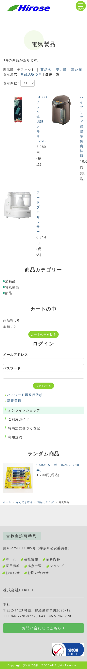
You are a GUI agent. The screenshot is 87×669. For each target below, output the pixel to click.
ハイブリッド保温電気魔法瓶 (82, 126)
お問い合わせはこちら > (43, 627)
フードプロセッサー (38, 212)
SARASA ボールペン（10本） (57, 467)
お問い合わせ (38, 572)
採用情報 (13, 565)
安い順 (61, 69)
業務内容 (53, 559)
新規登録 (14, 400)
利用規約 (15, 437)
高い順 (76, 69)
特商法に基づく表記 (24, 428)
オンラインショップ (24, 410)
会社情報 (31, 559)
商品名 (45, 69)
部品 (8, 293)
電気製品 (12, 287)
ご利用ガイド (19, 419)
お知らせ (13, 572)
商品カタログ (45, 502)
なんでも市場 (24, 502)
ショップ (57, 565)
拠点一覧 (35, 565)
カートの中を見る (43, 334)
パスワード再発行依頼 (25, 395)
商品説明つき (31, 74)
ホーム (7, 502)
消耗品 (10, 281)
